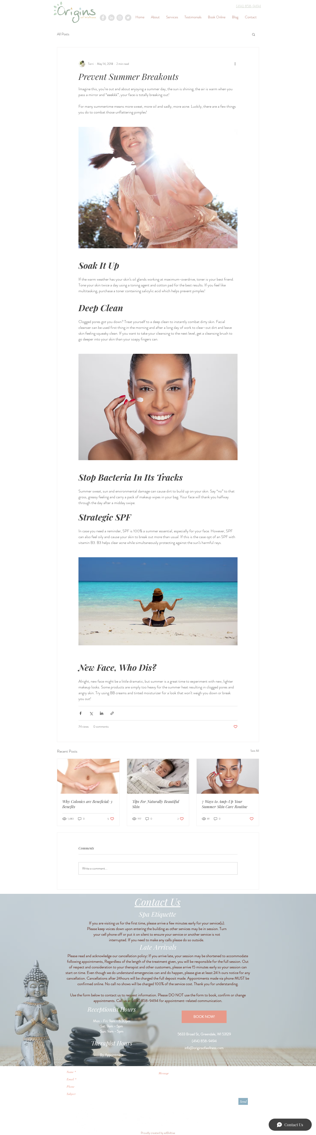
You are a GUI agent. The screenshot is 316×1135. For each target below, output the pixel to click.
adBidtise (169, 1133)
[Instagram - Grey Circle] (120, 17)
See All (254, 750)
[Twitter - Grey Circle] (128, 17)
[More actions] (235, 63)
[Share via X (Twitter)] (91, 713)
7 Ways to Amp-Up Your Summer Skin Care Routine (224, 804)
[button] (254, 34)
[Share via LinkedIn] (102, 713)
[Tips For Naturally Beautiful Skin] (158, 776)
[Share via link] (112, 713)
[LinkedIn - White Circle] (145, 1119)
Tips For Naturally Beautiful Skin (155, 804)
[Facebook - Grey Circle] (103, 17)
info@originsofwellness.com (204, 1047)
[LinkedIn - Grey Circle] (111, 17)
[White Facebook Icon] (123, 1119)
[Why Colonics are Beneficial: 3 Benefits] (88, 776)
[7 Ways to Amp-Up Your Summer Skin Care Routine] (228, 776)
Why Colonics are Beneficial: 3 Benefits (87, 804)
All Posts (63, 34)
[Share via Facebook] (80, 713)
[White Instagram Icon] (167, 1119)
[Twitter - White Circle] (189, 1119)
